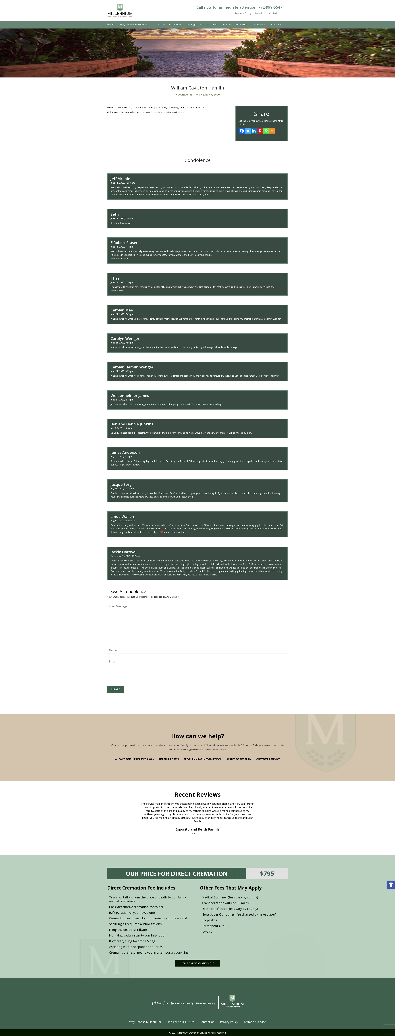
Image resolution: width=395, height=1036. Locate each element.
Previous (119, 808)
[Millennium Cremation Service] (120, 10)
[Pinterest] (260, 131)
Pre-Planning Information (202, 759)
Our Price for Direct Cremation (177, 873)
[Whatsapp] (266, 131)
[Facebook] (242, 131)
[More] (272, 131)
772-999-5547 (270, 7)
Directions (260, 13)
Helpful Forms (169, 759)
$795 (267, 873)
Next (276, 808)
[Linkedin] (254, 131)
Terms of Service (254, 1022)
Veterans (276, 24)
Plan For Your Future (235, 24)
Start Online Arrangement (197, 963)
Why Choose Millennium (134, 24)
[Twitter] (248, 131)
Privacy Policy (229, 1022)
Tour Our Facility (243, 13)
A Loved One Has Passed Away (134, 759)
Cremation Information (167, 24)
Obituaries (259, 24)
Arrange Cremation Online (202, 24)
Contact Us (274, 13)
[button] (391, 885)
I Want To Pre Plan (238, 759)
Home (110, 24)
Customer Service (268, 759)
